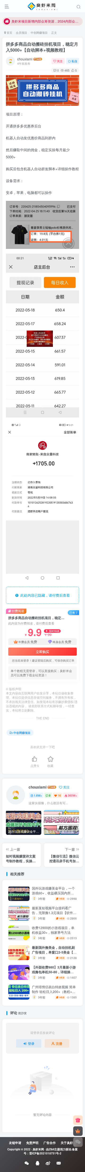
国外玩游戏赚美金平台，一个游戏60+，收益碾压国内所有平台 (53, 893)
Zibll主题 (54, 1149)
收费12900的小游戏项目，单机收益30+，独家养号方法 (53, 930)
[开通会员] (78, 1131)
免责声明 (32, 1142)
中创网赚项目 (39, 32)
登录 (31, 1043)
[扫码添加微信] (78, 1142)
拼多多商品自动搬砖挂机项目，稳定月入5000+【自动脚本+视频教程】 (42, 47)
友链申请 (15, 1142)
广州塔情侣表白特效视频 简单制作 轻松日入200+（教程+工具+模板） (54, 991)
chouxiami (24, 59)
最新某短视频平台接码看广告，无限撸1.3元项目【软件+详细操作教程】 (52, 913)
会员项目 (21, 32)
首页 (9, 32)
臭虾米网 (38, 1149)
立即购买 (42, 651)
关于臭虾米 (68, 1142)
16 (59, 795)
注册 (59, 1043)
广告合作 (49, 1142)
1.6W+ (38, 795)
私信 (74, 61)
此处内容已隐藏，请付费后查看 (44, 595)
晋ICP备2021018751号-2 (45, 1153)
